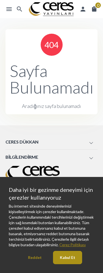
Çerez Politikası (72, 244)
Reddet (35, 257)
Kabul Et (67, 257)
